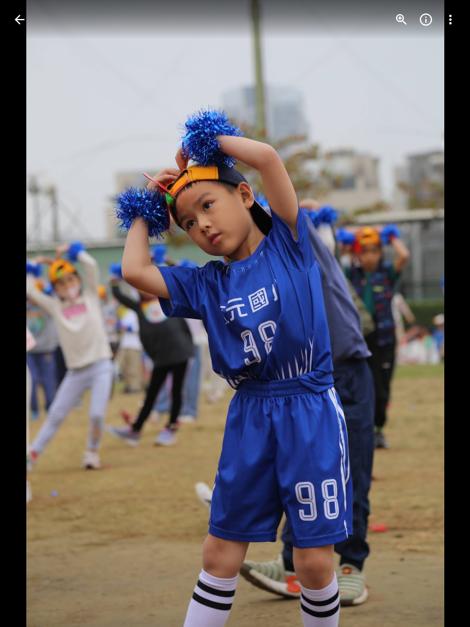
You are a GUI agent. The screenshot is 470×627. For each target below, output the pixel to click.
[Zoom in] (401, 19)
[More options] (450, 19)
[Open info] (426, 19)
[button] (34, 313)
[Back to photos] (19, 19)
